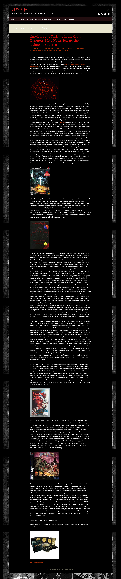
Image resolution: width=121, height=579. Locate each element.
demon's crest (72, 48)
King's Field (40, 50)
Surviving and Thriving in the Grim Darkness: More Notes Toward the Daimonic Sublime (55, 41)
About (13, 19)
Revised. (71, 569)
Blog (58, 19)
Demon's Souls (81, 48)
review (62, 122)
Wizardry (62, 50)
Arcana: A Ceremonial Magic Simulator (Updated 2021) (36, 19)
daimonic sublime (61, 48)
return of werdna (50, 50)
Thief (57, 50)
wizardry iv (68, 50)
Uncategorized (48, 48)
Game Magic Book (69, 19)
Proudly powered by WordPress (56, 569)
